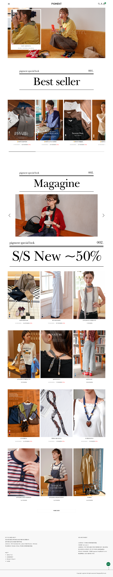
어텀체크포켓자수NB (23, 320)
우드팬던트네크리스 (89, 438)
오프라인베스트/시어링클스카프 (89, 320)
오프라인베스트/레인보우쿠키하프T (56, 497)
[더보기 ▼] (56, 510)
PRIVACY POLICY (11, 559)
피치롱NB (89, 497)
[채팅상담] (108, 564)
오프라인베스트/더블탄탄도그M (23, 379)
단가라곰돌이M (23, 438)
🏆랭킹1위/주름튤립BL (78, 141)
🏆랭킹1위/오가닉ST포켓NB (50, 141)
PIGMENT (56, 3)
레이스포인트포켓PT (56, 320)
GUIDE (8, 561)
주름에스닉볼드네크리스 (56, 438)
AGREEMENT (10, 557)
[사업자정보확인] (100, 549)
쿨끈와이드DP (89, 379)
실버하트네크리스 (56, 379)
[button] (10, 121)
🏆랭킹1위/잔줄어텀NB (22, 141)
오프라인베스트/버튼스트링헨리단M (23, 497)
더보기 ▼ (56, 510)
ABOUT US (9, 554)
